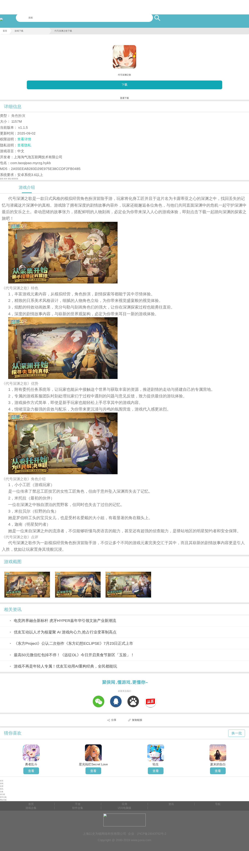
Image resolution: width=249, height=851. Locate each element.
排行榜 (2, 794)
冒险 (9, 179)
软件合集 (3, 797)
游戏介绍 (27, 187)
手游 (77, 804)
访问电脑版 (124, 807)
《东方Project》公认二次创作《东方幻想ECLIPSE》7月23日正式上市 (73, 643)
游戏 (1, 783)
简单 (6, 179)
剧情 (2, 179)
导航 (218, 804)
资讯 (1, 789)
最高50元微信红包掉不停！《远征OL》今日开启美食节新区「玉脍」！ (74, 655)
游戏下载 (19, 31)
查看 (31, 771)
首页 (5, 31)
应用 (1, 786)
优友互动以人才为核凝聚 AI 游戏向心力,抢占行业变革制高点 (65, 632)
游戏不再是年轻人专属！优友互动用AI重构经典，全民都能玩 (65, 666)
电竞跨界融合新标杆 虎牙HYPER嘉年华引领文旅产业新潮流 (65, 620)
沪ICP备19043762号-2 (151, 833)
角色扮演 (18, 116)
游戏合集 (31, 807)
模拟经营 (14, 179)
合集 (1, 792)
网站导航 (3, 800)
